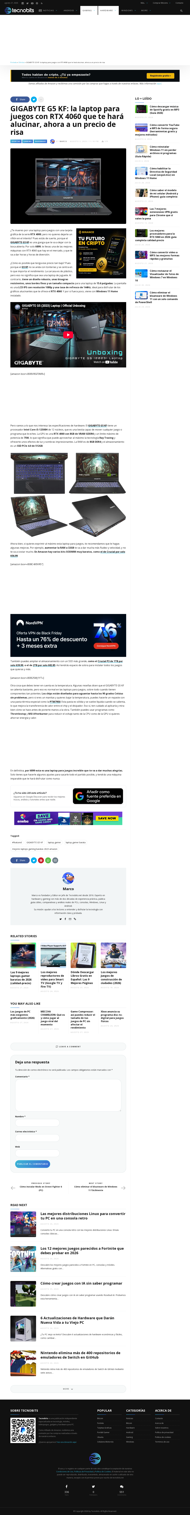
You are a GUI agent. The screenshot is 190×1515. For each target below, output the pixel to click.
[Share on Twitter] (34, 99)
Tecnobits (95, 1511)
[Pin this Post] (41, 860)
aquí (159, 83)
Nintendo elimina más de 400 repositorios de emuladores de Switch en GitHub (80, 1355)
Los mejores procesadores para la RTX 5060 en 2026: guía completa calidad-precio (155, 235)
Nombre (20, 1116)
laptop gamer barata (76, 842)
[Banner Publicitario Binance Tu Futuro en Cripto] (101, 253)
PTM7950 (55, 701)
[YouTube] (32, 3)
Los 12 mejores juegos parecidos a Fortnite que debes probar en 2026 (82, 1250)
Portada (13, 62)
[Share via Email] (55, 860)
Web (17, 1146)
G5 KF (25, 267)
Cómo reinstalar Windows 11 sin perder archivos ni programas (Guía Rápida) (155, 151)
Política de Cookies (103, 1471)
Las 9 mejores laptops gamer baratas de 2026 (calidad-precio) (20, 977)
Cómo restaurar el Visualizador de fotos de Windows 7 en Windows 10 (157, 275)
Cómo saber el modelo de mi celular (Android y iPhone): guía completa (164, 193)
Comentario (22, 1076)
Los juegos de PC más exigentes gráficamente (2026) (22, 1015)
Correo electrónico (26, 1131)
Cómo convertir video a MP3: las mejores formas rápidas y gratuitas (164, 255)
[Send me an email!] (70, 919)
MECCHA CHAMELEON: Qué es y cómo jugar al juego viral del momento (53, 1018)
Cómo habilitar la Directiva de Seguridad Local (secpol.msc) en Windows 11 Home (156, 173)
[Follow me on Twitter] (60, 919)
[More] (41, 99)
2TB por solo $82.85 (44, 665)
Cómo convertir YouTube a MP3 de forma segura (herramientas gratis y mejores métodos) (157, 129)
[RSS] (41, 3)
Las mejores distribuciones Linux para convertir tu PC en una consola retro (83, 1216)
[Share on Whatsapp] (48, 860)
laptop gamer (54, 842)
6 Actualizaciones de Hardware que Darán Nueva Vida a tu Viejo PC (77, 1320)
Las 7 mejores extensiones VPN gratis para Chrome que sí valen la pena (156, 213)
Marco (63, 141)
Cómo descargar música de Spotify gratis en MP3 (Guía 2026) (164, 110)
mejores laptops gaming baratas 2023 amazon (34, 849)
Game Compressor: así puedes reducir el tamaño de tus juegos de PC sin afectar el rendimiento (83, 1019)
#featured (17, 842)
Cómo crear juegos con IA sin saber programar (81, 1283)
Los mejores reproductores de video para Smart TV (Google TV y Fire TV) (52, 979)
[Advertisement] (95, 39)
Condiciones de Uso (64, 1471)
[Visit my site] (75, 919)
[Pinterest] (37, 3)
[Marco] (68, 878)
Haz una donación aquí (66, 1442)
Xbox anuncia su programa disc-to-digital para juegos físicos (112, 1016)
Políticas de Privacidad (83, 1471)
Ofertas (21, 62)
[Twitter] (27, 3)
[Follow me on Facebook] (65, 919)
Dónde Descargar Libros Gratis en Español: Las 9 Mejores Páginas (82, 977)
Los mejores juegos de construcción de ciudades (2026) (111, 977)
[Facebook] (22, 3)
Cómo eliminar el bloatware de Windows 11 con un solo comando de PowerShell (156, 297)
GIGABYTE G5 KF (19, 242)
